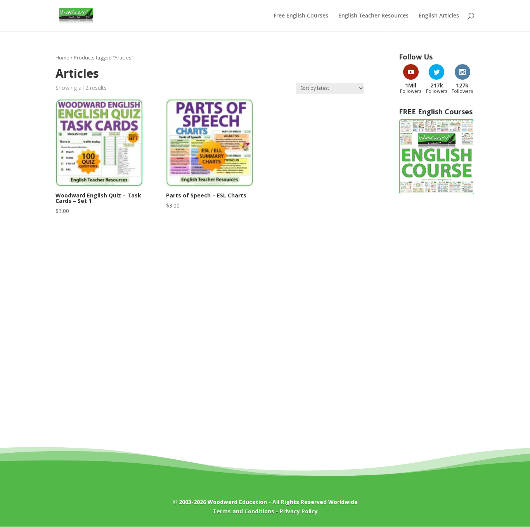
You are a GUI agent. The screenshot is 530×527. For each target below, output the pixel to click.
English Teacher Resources (373, 16)
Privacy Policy (299, 511)
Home (62, 57)
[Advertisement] (437, 325)
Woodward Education (237, 502)
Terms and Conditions (243, 511)
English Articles (439, 16)
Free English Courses (301, 16)
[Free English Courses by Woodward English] (437, 192)
